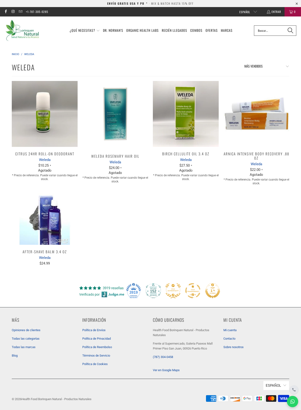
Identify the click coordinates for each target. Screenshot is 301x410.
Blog (15, 355)
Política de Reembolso (97, 347)
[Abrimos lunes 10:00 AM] (294, 390)
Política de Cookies (95, 364)
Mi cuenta (230, 330)
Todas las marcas (24, 347)
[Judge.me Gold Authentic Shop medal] (173, 290)
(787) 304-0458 (163, 357)
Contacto (229, 338)
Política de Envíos (94, 330)
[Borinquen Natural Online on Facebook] (6, 12)
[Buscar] (290, 30)
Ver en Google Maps (166, 370)
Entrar (276, 12)
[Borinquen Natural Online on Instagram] (13, 12)
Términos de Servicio (96, 355)
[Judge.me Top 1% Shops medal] (212, 290)
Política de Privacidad (96, 338)
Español (245, 12)
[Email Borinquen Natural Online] (20, 12)
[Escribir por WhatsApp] (292, 401)
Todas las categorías (26, 338)
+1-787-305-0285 (37, 12)
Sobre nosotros (233, 347)
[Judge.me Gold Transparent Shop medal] (192, 290)
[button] (85, 30)
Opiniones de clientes (26, 330)
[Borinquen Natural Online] (22, 30)
